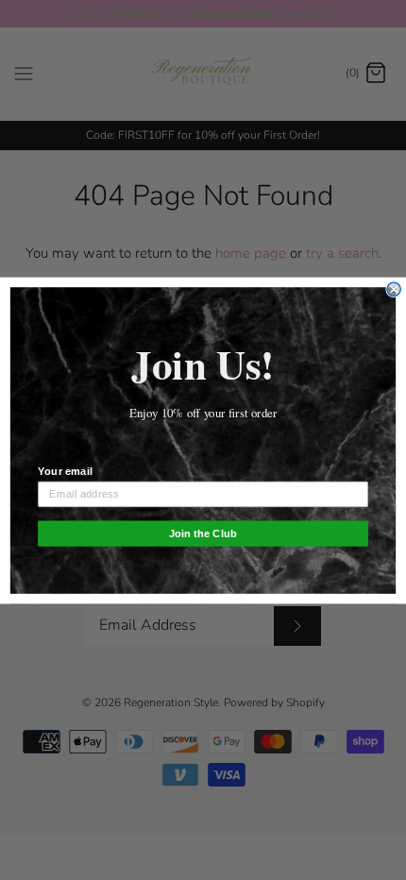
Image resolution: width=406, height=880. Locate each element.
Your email (65, 470)
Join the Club (203, 532)
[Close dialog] (393, 289)
